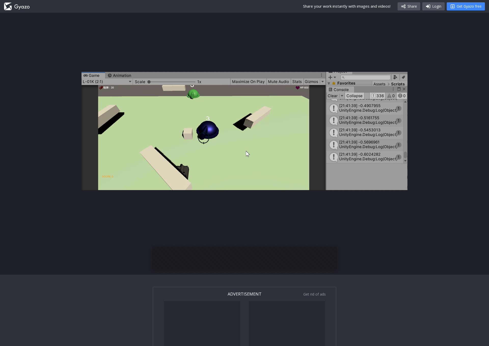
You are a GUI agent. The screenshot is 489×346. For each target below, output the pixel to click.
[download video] (374, 184)
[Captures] (17, 6)
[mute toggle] (103, 184)
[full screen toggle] (398, 184)
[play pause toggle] (91, 184)
